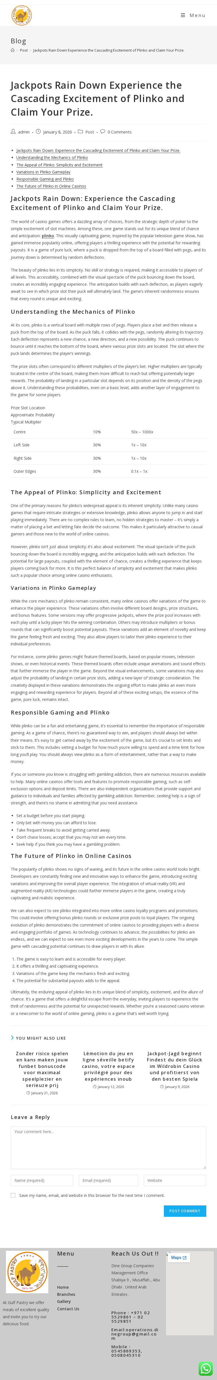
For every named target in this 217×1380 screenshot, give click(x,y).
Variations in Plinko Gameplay (43, 172)
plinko (48, 235)
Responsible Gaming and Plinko (45, 179)
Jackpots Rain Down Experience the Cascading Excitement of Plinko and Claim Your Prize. (109, 50)
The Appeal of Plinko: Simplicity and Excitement (59, 165)
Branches (66, 1294)
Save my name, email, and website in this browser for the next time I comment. (92, 1195)
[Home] (12, 50)
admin (24, 132)
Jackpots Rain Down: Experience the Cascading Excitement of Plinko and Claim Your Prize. (98, 150)
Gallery (64, 1301)
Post (89, 132)
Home (63, 1287)
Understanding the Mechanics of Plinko (52, 157)
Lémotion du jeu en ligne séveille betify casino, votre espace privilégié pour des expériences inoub (108, 1066)
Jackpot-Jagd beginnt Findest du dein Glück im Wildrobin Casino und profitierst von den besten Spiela (174, 1066)
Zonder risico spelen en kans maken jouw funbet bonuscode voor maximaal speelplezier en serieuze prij (42, 1069)
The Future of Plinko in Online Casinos (51, 186)
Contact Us (68, 1308)
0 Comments (120, 132)
